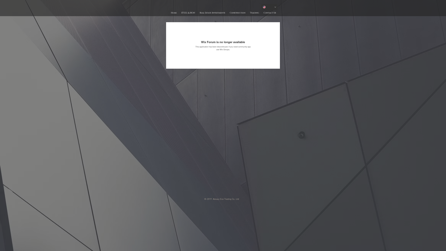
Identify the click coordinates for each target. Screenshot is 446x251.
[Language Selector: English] (269, 7)
